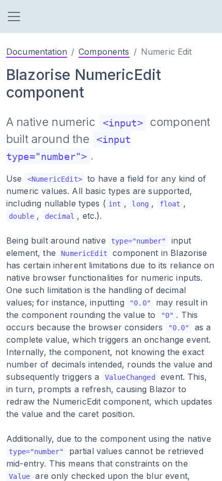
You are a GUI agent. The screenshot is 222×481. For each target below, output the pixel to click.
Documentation (36, 51)
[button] (14, 16)
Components (104, 51)
